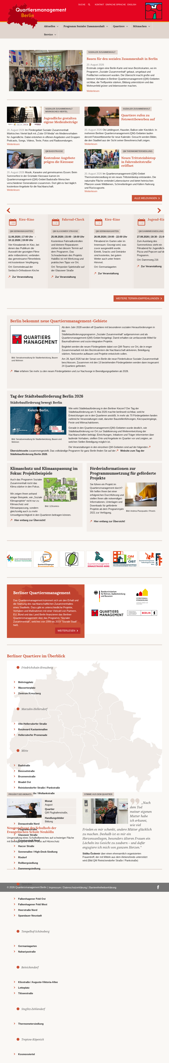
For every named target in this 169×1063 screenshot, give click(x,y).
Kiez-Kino (26, 219)
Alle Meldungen (146, 198)
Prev (9, 210)
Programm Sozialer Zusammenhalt (84, 26)
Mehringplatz (25, 682)
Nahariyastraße (27, 951)
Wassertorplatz (26, 687)
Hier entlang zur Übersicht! (30, 520)
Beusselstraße (26, 771)
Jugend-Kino (157, 219)
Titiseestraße (25, 993)
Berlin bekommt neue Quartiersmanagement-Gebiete (58, 321)
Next (160, 210)
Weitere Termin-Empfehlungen (138, 298)
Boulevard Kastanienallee (33, 729)
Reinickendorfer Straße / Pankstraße (39, 787)
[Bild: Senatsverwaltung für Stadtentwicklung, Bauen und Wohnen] (35, 339)
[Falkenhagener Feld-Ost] (125, 558)
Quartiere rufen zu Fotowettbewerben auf (138, 117)
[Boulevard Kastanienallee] (19, 558)
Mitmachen (140, 26)
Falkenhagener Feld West (32, 904)
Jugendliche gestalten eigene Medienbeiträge (61, 120)
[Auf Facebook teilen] (158, 887)
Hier (16, 371)
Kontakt (99, 4)
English (131, 4)
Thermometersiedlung (31, 1023)
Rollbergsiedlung (28, 862)
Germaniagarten (27, 946)
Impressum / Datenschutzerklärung (68, 887)
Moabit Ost (24, 782)
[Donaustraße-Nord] (98, 558)
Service (48, 34)
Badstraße (24, 765)
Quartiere (119, 26)
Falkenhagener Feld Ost (32, 898)
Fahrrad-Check (73, 219)
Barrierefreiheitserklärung (102, 887)
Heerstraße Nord (27, 910)
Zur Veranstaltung (22, 276)
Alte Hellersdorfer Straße (32, 723)
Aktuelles (49, 26)
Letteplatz (24, 987)
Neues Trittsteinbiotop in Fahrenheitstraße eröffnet (138, 162)
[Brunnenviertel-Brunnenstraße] (45, 558)
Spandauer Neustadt (30, 915)
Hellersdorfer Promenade (32, 735)
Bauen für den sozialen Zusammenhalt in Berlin (122, 59)
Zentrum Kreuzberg (29, 693)
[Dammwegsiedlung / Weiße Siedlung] (72, 558)
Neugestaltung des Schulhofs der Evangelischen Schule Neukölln (31, 830)
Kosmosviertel (26, 1054)
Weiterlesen (93, 91)
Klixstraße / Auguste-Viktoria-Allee (38, 982)
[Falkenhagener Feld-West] (151, 558)
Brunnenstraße (26, 776)
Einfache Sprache (116, 4)
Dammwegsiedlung (29, 868)
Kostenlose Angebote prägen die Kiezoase (59, 160)
